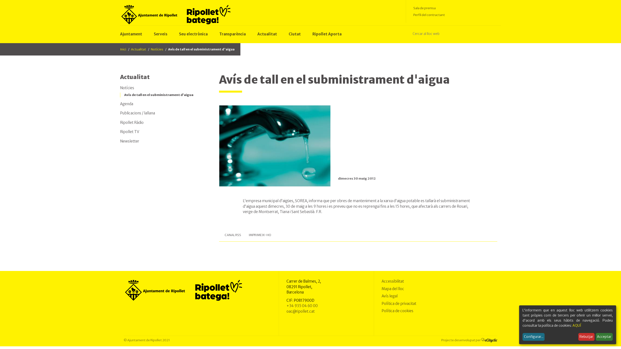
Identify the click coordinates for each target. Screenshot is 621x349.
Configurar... (533, 336)
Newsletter (129, 141)
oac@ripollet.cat (300, 311)
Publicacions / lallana (137, 113)
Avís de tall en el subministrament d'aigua (158, 95)
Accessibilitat (393, 281)
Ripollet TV (129, 131)
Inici (123, 49)
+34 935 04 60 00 (302, 305)
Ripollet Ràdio (132, 122)
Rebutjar (586, 336)
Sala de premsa (424, 8)
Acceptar (604, 336)
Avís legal (390, 296)
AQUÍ (576, 325)
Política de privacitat (399, 303)
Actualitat (138, 49)
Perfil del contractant (429, 15)
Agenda (126, 104)
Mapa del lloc (393, 288)
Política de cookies (397, 311)
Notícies (157, 49)
